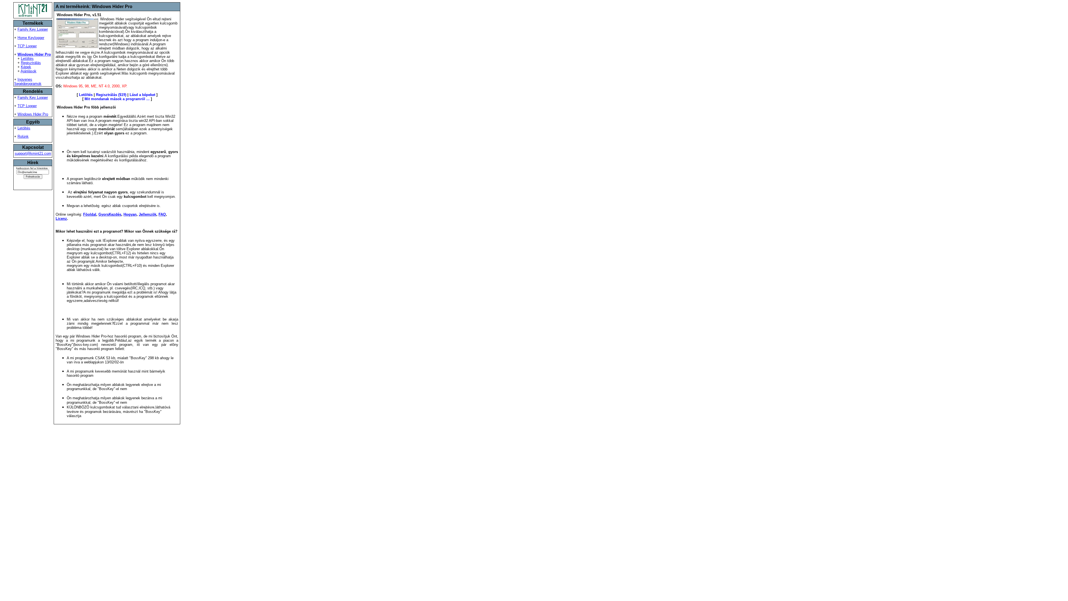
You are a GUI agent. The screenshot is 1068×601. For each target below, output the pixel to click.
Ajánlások (28, 71)
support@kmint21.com (33, 153)
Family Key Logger (33, 29)
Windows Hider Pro (33, 114)
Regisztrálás (31, 63)
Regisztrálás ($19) (111, 95)
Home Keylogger (31, 38)
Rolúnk (23, 136)
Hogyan (130, 214)
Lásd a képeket (142, 95)
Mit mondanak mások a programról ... (117, 99)
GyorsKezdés (109, 214)
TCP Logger (27, 46)
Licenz (61, 218)
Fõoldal (89, 214)
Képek (26, 67)
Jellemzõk (147, 214)
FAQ (162, 214)
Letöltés (27, 58)
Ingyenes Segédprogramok (27, 81)
